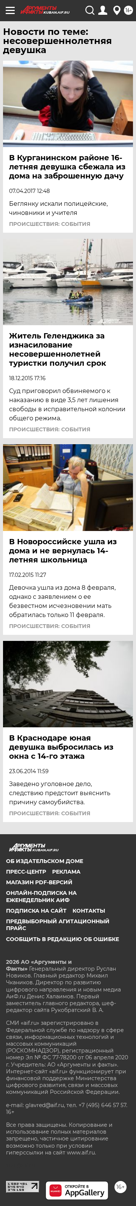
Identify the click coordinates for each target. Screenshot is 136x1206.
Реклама (66, 871)
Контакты (89, 910)
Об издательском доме (44, 861)
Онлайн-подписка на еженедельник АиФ (41, 896)
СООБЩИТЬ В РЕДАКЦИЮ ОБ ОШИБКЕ (62, 939)
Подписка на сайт (36, 910)
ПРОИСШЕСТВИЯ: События (49, 224)
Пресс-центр (26, 871)
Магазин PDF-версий (39, 882)
